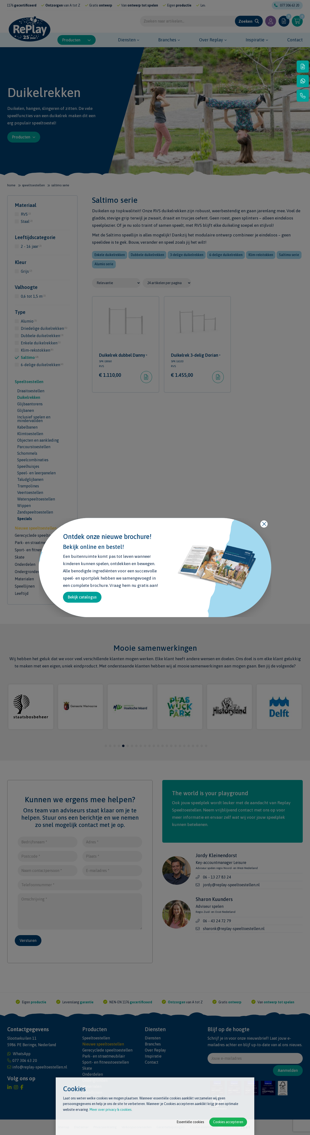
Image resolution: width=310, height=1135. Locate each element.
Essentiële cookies (190, 1122)
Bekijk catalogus (82, 597)
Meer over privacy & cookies (110, 1110)
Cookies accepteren (228, 1122)
